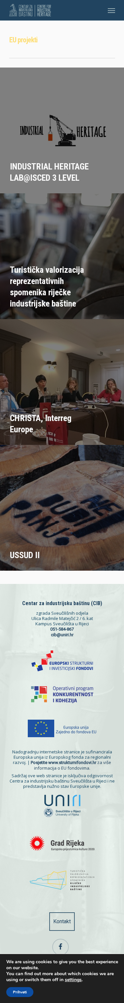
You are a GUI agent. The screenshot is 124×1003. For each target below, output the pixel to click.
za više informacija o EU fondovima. (71, 765)
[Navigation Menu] (111, 10)
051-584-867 (62, 629)
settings (73, 980)
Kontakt (62, 921)
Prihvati (20, 992)
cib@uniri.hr (62, 634)
